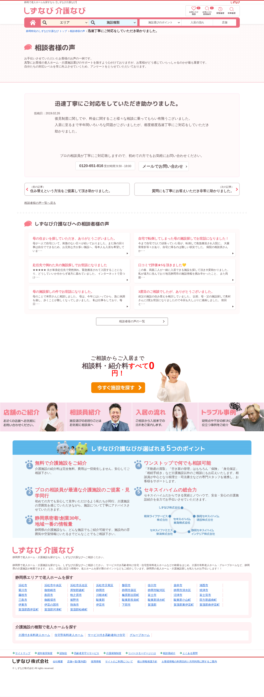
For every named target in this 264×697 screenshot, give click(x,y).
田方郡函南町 (208, 599)
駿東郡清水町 (156, 599)
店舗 (224, 22)
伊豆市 (100, 604)
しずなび (235, 2)
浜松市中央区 (53, 585)
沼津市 (178, 595)
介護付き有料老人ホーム (34, 635)
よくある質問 (190, 653)
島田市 (48, 595)
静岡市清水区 (182, 590)
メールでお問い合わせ (162, 166)
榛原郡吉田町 (130, 595)
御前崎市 (50, 590)
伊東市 (22, 604)
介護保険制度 (113, 653)
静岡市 (100, 590)
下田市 (126, 604)
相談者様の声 (77, 31)
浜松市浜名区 (78, 585)
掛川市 (152, 585)
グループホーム (140, 635)
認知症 (63, 653)
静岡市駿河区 (156, 590)
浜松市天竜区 (104, 585)
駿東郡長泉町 (130, 599)
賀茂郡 (152, 604)
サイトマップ (22, 653)
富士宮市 (205, 595)
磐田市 (126, 585)
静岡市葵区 (129, 590)
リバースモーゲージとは (142, 653)
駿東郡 (100, 599)
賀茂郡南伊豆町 (210, 604)
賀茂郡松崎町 (78, 609)
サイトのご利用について (119, 661)
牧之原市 (76, 595)
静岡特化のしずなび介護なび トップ (46, 31)
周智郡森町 (77, 590)
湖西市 (204, 585)
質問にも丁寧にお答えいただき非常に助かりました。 (193, 189)
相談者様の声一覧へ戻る (40, 202)
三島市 (22, 599)
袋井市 (178, 585)
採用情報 (96, 661)
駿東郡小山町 (182, 599)
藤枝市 (22, 595)
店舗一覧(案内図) (77, 661)
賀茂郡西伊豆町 (28, 609)
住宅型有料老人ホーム (69, 635)
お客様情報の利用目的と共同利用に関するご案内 (189, 661)
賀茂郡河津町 (53, 609)
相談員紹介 (169, 653)
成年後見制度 (44, 653)
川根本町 (102, 595)
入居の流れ (197, 22)
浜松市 (22, 585)
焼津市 (204, 590)
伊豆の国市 (51, 604)
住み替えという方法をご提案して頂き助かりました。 (71, 189)
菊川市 (22, 590)
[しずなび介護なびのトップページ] (33, 22)
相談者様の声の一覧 (132, 321)
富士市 (152, 595)
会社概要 (58, 661)
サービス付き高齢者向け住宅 (106, 635)
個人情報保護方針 (147, 661)
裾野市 (74, 599)
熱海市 (74, 604)
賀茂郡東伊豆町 (184, 604)
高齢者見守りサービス (86, 653)
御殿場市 (50, 599)
